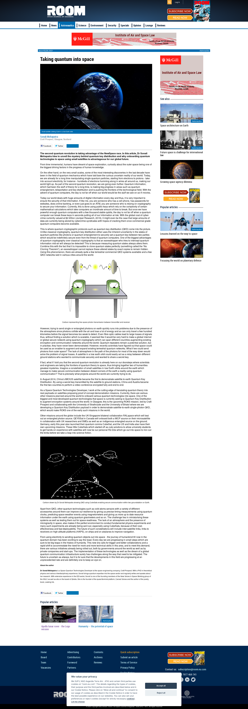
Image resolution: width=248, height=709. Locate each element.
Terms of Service (128, 662)
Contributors (73, 657)
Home (44, 25)
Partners (71, 667)
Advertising (73, 652)
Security (112, 25)
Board (44, 657)
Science (82, 25)
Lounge (149, 25)
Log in (177, 2)
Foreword (72, 662)
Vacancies (46, 667)
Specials (125, 25)
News (54, 25)
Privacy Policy (127, 667)
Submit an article (129, 657)
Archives (98, 657)
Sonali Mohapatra (49, 136)
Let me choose (78, 702)
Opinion (137, 25)
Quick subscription (130, 652)
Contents (98, 652)
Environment (97, 25)
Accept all (160, 685)
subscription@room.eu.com (192, 669)
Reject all (161, 693)
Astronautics (67, 25)
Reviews (161, 25)
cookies (130, 699)
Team (43, 662)
